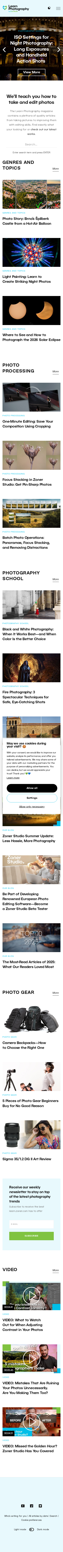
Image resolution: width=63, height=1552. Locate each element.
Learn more (13, 778)
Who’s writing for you (15, 1516)
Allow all (32, 788)
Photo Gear (18, 993)
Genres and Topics (14, 213)
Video (10, 1270)
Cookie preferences (31, 1520)
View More (31, 72)
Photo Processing (14, 416)
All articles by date (38, 1516)
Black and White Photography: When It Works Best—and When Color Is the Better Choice (29, 634)
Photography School (31, 31)
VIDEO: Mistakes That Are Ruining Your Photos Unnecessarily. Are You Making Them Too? (31, 1388)
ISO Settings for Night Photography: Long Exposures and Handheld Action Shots (31, 49)
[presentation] (4, 49)
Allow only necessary (32, 807)
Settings (32, 798)
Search (53, 1516)
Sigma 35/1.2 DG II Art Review (27, 1159)
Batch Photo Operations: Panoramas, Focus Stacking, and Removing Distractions (26, 542)
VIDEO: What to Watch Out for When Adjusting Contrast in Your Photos (23, 1325)
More (56, 169)
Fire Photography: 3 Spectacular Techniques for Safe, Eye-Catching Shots (26, 697)
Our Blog (8, 830)
